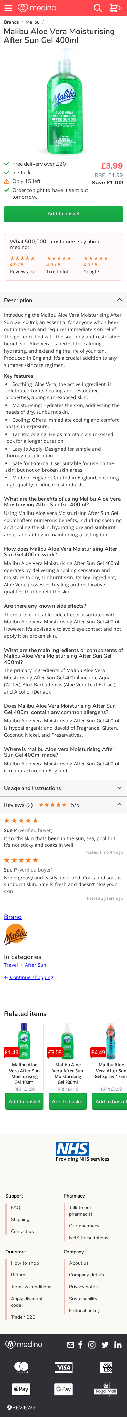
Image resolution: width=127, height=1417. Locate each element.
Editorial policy (84, 1310)
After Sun (35, 965)
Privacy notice (84, 1287)
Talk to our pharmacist (80, 1210)
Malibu (33, 22)
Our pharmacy (84, 1226)
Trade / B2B (23, 1317)
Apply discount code (27, 1302)
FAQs (17, 1207)
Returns (19, 1275)
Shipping (20, 1219)
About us (79, 1263)
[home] (46, 8)
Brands (11, 22)
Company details (86, 1275)
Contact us (22, 1231)
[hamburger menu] (8, 8)
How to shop (25, 1263)
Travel (11, 965)
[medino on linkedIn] (116, 1344)
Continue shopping (31, 977)
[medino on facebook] (79, 1344)
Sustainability (83, 1299)
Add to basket (63, 213)
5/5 (41, 805)
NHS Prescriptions (88, 1238)
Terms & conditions (31, 1287)
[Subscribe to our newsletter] (69, 1344)
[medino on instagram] (90, 1344)
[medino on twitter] (103, 1344)
